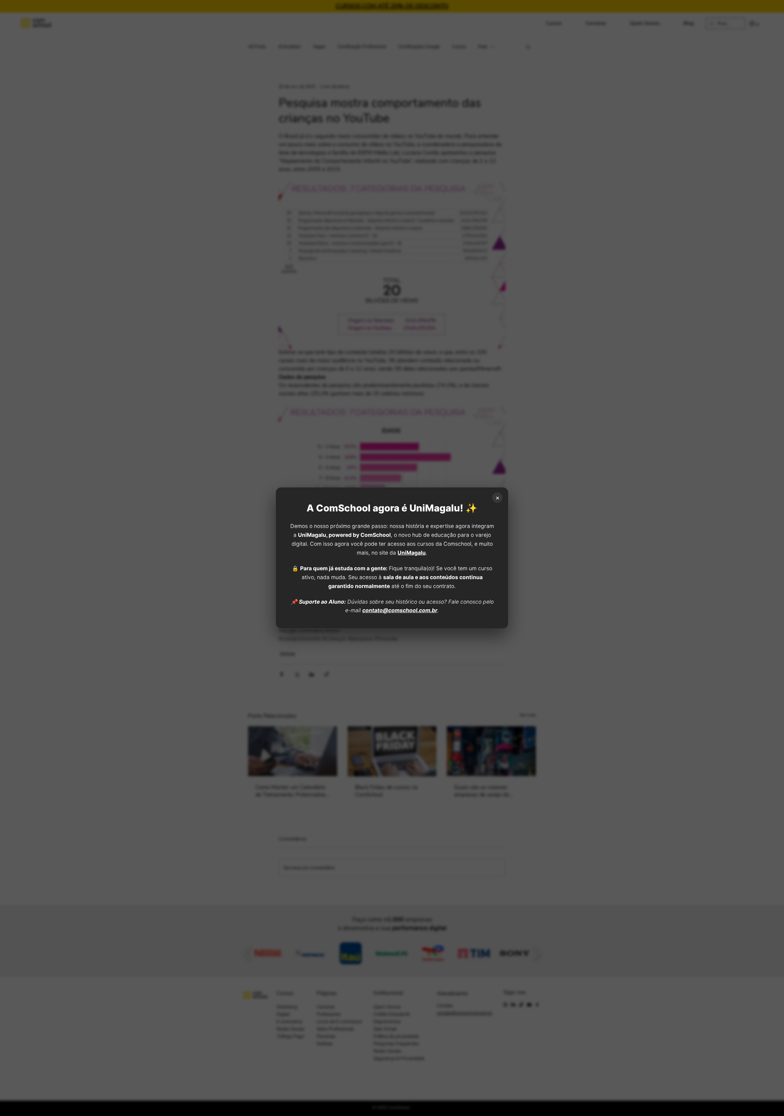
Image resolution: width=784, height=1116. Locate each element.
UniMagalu (412, 552)
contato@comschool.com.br (399, 610)
